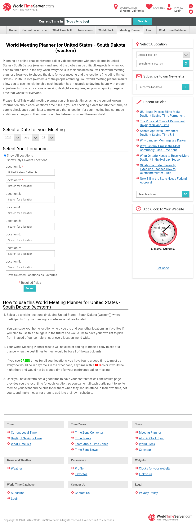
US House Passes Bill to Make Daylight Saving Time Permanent (162, 113)
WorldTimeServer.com (28, 7)
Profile (79, 468)
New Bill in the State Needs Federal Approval (163, 180)
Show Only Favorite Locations (27, 160)
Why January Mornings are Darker (163, 140)
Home (13, 30)
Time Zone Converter (89, 432)
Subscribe (17, 493)
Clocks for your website (154, 468)
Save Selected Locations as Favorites (32, 275)
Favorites (159, 7)
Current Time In (51, 21)
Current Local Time (34, 30)
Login (177, 10)
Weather (16, 468)
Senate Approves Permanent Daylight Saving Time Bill (159, 133)
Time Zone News (86, 450)
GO (185, 87)
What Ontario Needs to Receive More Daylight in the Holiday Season (164, 157)
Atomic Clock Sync (151, 438)
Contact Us (82, 493)
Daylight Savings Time (26, 438)
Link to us (145, 474)
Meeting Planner (129, 30)
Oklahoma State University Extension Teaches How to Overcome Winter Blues (158, 169)
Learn (149, 30)
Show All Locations (20, 155)
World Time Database (172, 30)
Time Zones (85, 30)
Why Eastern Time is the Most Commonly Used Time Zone (160, 148)
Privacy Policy (148, 493)
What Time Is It (62, 30)
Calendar (145, 450)
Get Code (163, 268)
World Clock (106, 30)
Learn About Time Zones (91, 444)
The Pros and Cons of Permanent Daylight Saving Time (162, 123)
